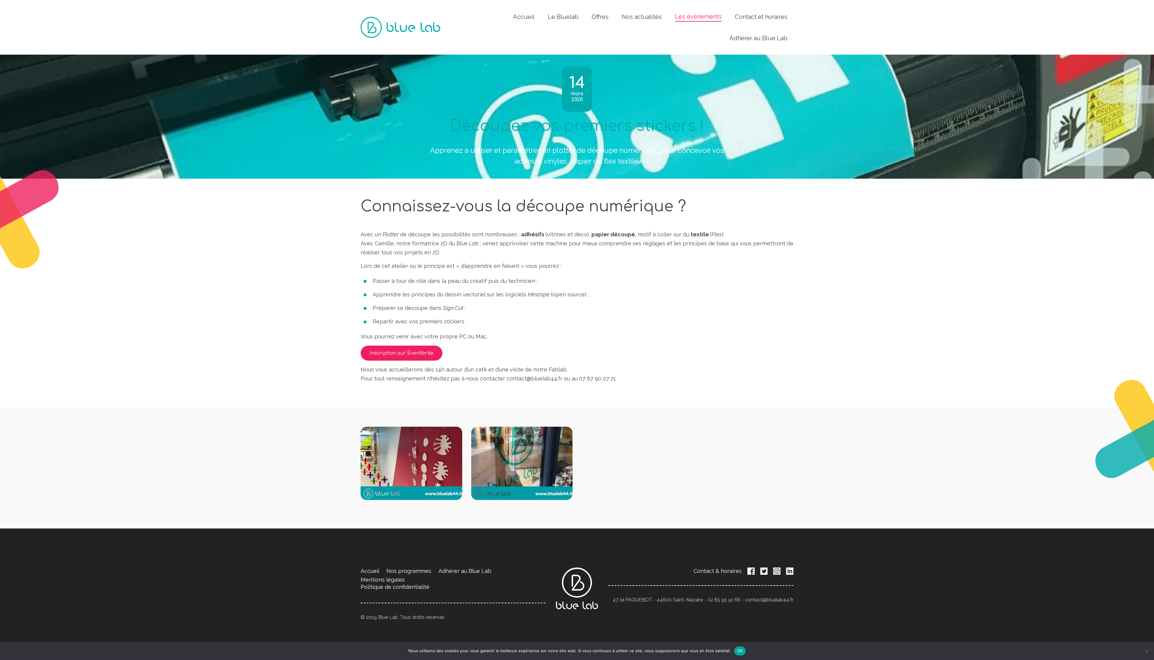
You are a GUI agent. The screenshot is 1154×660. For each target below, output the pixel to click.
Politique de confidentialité (395, 587)
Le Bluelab (563, 16)
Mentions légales (383, 580)
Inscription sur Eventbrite (401, 353)
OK (740, 650)
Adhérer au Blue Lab (758, 38)
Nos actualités (642, 16)
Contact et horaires (761, 16)
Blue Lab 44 (400, 27)
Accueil (524, 16)
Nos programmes (408, 571)
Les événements (698, 16)
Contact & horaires (718, 571)
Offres (600, 16)
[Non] (1146, 651)
